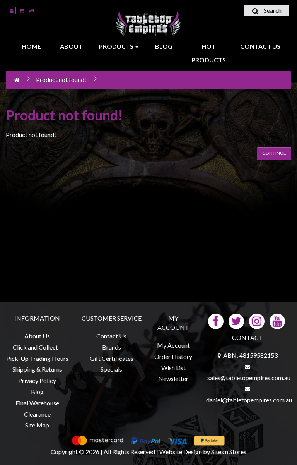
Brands (111, 347)
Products (117, 46)
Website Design (180, 451)
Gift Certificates (111, 358)
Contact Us (260, 46)
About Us (37, 336)
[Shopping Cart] (21, 10)
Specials (111, 369)
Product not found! (61, 79)
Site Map (37, 425)
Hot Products (208, 53)
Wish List (173, 367)
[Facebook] (216, 320)
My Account (173, 345)
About (71, 46)
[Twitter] (236, 320)
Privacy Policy (37, 380)
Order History (173, 356)
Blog (163, 46)
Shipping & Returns (37, 369)
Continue (274, 153)
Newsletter (173, 378)
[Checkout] (32, 10)
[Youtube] (277, 320)
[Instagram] (257, 320)
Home (31, 46)
